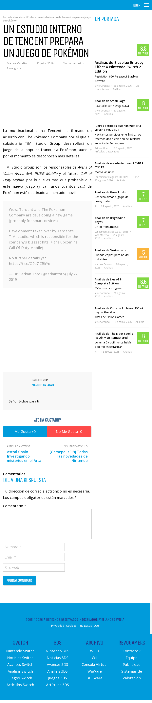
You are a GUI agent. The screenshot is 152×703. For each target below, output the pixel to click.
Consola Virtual (94, 664)
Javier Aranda (102, 85)
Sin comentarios (73, 63)
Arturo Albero (102, 148)
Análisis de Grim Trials (110, 192)
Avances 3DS (57, 664)
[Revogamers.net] (20, 8)
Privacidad (57, 625)
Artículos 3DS (57, 684)
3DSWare (94, 678)
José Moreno (102, 235)
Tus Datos (85, 625)
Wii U (94, 651)
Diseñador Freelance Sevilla (103, 619)
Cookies (71, 625)
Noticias (19, 17)
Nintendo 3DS (57, 651)
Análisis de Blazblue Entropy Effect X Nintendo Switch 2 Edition (119, 67)
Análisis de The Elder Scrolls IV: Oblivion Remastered (114, 335)
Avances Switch (20, 664)
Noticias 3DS (57, 657)
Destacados (112, 151)
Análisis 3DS (57, 671)
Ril (96, 206)
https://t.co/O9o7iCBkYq (29, 263)
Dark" (136, 177)
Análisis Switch (20, 671)
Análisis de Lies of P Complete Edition (108, 281)
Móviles (30, 17)
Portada (7, 17)
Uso (96, 625)
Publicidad (132, 664)
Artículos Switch (20, 684)
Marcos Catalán (17, 63)
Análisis (117, 89)
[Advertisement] (47, 329)
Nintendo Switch (20, 651)
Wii (94, 657)
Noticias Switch (20, 657)
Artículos (99, 151)
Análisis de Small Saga (110, 101)
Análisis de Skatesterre (110, 250)
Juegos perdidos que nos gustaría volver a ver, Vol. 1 (118, 128)
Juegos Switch (20, 678)
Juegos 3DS (57, 678)
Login (136, 5)
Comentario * (14, 505)
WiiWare (94, 671)
